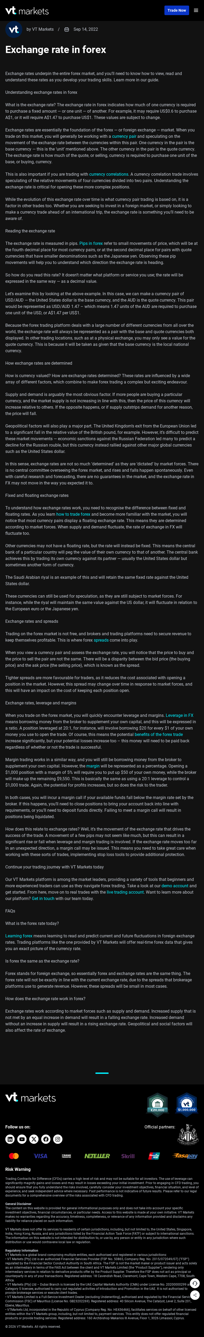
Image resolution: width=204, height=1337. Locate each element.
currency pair (124, 136)
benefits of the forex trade (159, 734)
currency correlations (108, 174)
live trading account (125, 892)
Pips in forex (91, 243)
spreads (101, 640)
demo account (175, 885)
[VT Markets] (27, 10)
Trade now (177, 10)
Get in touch (43, 898)
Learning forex (18, 935)
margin (93, 766)
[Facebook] (45, 1139)
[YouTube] (22, 1139)
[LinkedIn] (10, 1139)
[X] (34, 1139)
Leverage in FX (179, 715)
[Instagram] (57, 1139)
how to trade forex (73, 514)
